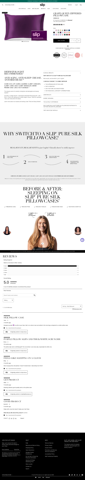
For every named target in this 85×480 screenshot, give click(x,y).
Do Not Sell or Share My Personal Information (32, 457)
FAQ (27, 443)
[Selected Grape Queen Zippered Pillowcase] (60, 32)
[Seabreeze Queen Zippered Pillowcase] (62, 32)
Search (27, 468)
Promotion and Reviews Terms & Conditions (51, 450)
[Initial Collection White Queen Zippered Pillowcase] (62, 30)
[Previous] (12, 27)
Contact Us (28, 466)
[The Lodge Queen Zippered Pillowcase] (60, 34)
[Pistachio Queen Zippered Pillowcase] (58, 32)
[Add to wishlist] (79, 41)
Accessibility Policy (49, 454)
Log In (76, 5)
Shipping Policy (30, 447)
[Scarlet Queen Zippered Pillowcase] (69, 34)
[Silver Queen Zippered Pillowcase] (58, 30)
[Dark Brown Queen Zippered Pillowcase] (67, 34)
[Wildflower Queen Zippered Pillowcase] (56, 34)
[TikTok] (80, 475)
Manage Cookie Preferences (30, 453)
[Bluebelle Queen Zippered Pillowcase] (54, 34)
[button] (78, 230)
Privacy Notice (48, 445)
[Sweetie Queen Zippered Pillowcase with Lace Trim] (62, 34)
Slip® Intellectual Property (51, 456)
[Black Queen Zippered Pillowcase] (54, 32)
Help (27, 440)
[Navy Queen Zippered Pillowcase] (69, 30)
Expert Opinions (48, 98)
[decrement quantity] (70, 41)
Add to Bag (61, 40)
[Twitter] (72, 475)
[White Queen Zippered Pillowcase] (54, 30)
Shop (29, 8)
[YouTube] (82, 475)
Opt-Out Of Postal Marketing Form (30, 460)
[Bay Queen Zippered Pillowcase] (67, 30)
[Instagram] (77, 475)
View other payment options (59, 21)
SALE (48, 8)
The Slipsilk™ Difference (50, 102)
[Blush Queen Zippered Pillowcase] (65, 32)
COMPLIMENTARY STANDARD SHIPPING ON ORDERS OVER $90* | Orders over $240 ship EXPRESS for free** (44, 1)
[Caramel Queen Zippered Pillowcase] (60, 30)
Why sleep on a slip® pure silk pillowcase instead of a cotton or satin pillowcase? (60, 106)
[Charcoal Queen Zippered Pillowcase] (65, 30)
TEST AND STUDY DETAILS (50, 110)
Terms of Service (49, 443)
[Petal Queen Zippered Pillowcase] (67, 32)
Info (46, 440)
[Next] (38, 27)
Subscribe (16, 449)
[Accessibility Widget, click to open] (82, 240)
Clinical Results (48, 73)
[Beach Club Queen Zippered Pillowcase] (69, 32)
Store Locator (29, 464)
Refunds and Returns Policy (33, 445)
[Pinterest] (75, 475)
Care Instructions (30, 450)
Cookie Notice (48, 447)
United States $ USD (9, 5)
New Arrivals (22, 8)
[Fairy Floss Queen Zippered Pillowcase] (56, 32)
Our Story (63, 8)
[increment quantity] (75, 41)
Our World (56, 8)
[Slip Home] (42, 5)
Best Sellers (35, 8)
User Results (47, 94)
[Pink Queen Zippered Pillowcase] (56, 30)
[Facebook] (69, 475)
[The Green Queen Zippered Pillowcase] (65, 34)
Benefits (43, 8)
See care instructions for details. (13, 98)
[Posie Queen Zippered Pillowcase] (58, 34)
